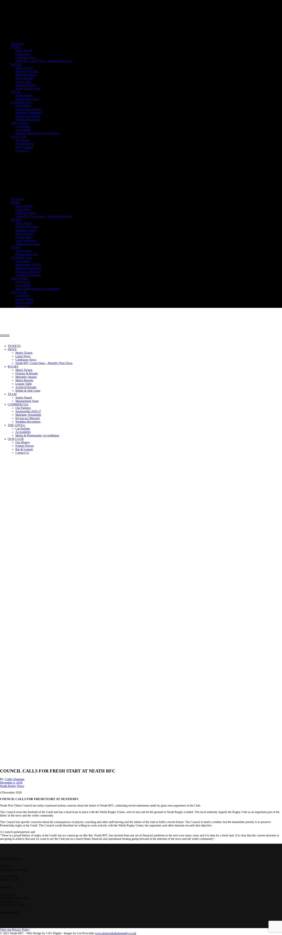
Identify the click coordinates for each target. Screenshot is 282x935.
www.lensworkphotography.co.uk (115, 933)
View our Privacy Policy (15, 929)
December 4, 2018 (11, 782)
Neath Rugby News (12, 786)
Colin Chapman (14, 779)
